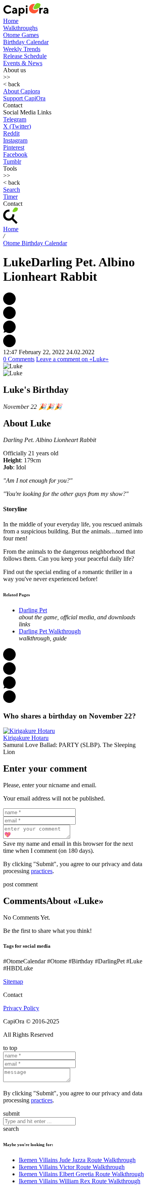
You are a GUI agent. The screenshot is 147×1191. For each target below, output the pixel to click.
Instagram (15, 140)
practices (42, 871)
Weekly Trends (21, 49)
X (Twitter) (17, 126)
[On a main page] (26, 14)
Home (10, 21)
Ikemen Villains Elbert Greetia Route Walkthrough (81, 1174)
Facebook (15, 154)
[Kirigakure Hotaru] (29, 730)
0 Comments (18, 359)
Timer (10, 196)
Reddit (11, 133)
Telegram (14, 119)
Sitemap (13, 981)
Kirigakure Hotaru (26, 738)
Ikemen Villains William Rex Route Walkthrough (79, 1181)
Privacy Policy (21, 1008)
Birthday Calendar (26, 42)
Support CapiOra (24, 98)
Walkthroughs (20, 28)
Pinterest (13, 147)
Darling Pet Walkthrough (50, 631)
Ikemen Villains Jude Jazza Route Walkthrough (77, 1160)
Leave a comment (72, 359)
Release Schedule (25, 56)
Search (11, 189)
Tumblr (12, 161)
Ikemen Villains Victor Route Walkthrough (72, 1167)
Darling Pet (33, 610)
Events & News (22, 63)
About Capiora (21, 91)
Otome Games (21, 35)
